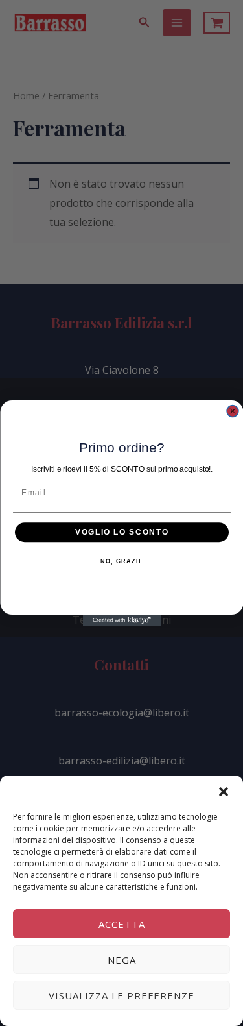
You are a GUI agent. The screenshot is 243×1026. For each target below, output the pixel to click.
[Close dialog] (232, 411)
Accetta (121, 924)
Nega (122, 959)
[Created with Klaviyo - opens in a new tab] (122, 620)
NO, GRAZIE (121, 561)
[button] (223, 791)
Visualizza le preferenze (121, 995)
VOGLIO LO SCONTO (121, 532)
